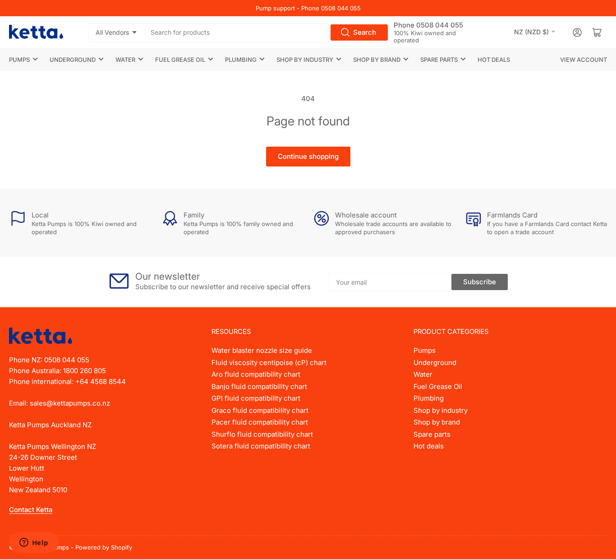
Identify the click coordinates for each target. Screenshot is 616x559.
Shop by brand (376, 59)
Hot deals (494, 59)
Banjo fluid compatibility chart (259, 386)
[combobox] (266, 32)
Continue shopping (308, 156)
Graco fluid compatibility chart (259, 410)
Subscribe (479, 281)
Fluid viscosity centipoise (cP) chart (268, 362)
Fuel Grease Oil (180, 59)
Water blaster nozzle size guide (261, 350)
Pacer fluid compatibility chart (259, 422)
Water (125, 59)
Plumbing (241, 59)
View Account (583, 59)
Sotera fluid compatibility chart (260, 446)
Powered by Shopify (103, 547)
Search (364, 32)
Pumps (19, 59)
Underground (73, 59)
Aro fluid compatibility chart (255, 374)
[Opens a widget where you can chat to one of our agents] (34, 543)
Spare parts (439, 59)
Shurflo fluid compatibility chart (262, 434)
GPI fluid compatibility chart (255, 398)
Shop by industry (304, 59)
